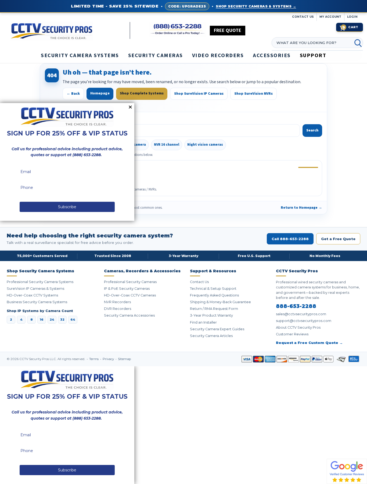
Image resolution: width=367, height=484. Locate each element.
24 (52, 319)
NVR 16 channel (166, 144)
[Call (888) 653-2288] (177, 29)
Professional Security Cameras (130, 282)
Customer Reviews (292, 334)
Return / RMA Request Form (214, 309)
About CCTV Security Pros (298, 327)
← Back (73, 93)
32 (62, 319)
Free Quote (227, 30)
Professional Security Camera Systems (40, 282)
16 (42, 319)
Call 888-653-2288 (290, 239)
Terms (94, 359)
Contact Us (199, 282)
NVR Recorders (117, 302)
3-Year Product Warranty (211, 315)
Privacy (109, 359)
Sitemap (124, 359)
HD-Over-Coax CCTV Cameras (130, 295)
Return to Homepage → (301, 207)
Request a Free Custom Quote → (309, 343)
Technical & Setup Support (213, 289)
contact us (303, 17)
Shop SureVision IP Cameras (199, 93)
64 (72, 319)
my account (330, 17)
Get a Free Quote (338, 239)
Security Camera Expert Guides (217, 329)
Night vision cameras (205, 144)
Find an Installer (203, 322)
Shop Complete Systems (142, 93)
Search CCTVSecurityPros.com (72, 119)
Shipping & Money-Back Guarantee (220, 302)
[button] (366, 481)
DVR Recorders (117, 309)
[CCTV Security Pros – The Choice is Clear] (70, 30)
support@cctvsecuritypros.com (303, 321)
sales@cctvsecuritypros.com (301, 314)
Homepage (100, 93)
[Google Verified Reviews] (347, 471)
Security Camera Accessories (129, 315)
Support (313, 55)
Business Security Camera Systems (37, 302)
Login (352, 17)
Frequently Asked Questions (214, 295)
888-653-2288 (296, 306)
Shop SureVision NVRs (253, 93)
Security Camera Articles (211, 336)
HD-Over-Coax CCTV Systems (32, 295)
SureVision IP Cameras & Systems (35, 289)
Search (312, 130)
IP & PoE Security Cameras (127, 289)
